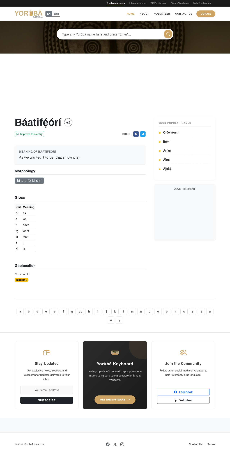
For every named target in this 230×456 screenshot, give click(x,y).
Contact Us (183, 13)
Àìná (166, 159)
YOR (56, 14)
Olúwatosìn (170, 132)
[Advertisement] (115, 89)
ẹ (55, 311)
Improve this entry (31, 134)
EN (48, 14)
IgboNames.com (137, 3)
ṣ (193, 311)
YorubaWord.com (180, 3)
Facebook (185, 392)
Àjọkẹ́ (166, 168)
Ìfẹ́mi (166, 141)
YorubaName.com (116, 3)
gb (80, 311)
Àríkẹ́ (166, 150)
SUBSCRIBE (47, 400)
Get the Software (113, 399)
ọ (158, 311)
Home (131, 13)
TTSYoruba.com (159, 3)
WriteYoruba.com (202, 3)
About (144, 13)
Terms (211, 444)
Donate (206, 13)
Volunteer (162, 13)
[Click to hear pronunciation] (68, 122)
